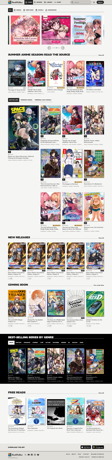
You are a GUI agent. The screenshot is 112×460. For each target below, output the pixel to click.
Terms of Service (97, 457)
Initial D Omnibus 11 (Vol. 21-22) (94, 320)
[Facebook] (32, 455)
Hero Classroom (33, 428)
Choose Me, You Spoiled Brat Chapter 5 (35, 320)
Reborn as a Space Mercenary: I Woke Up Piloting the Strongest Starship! (21, 157)
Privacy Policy (84, 457)
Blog (68, 454)
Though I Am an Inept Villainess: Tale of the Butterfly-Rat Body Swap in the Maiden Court (36, 90)
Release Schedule (97, 454)
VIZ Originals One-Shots (54, 428)
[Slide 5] (86, 30)
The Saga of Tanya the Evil (16, 90)
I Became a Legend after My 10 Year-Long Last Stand (75, 429)
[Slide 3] (25, 30)
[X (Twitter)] (25, 455)
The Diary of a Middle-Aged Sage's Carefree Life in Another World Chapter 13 (56, 320)
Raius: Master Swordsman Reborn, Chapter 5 (94, 273)
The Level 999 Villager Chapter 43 (15, 320)
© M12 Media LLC (13, 457)
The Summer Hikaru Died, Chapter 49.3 (75, 321)
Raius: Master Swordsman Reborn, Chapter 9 (36, 273)
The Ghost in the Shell (93, 89)
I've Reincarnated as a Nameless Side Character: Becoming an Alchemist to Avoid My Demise (94, 429)
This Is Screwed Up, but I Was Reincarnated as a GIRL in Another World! (50, 185)
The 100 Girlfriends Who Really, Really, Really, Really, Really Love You (75, 90)
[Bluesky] (38, 455)
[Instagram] (35, 455)
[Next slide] (62, 47)
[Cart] (94, 2)
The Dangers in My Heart (70, 184)
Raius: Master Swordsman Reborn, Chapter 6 (75, 273)
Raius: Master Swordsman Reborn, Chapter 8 (55, 273)
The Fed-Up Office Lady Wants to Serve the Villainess (71, 228)
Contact (86, 454)
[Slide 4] (55, 30)
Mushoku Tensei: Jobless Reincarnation (91, 141)
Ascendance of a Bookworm (93, 184)
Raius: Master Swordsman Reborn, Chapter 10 (16, 273)
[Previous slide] (49, 47)
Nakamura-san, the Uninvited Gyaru (93, 228)
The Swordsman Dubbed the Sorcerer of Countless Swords (16, 429)
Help (79, 454)
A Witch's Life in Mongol (55, 90)
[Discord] (29, 455)
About (74, 454)
